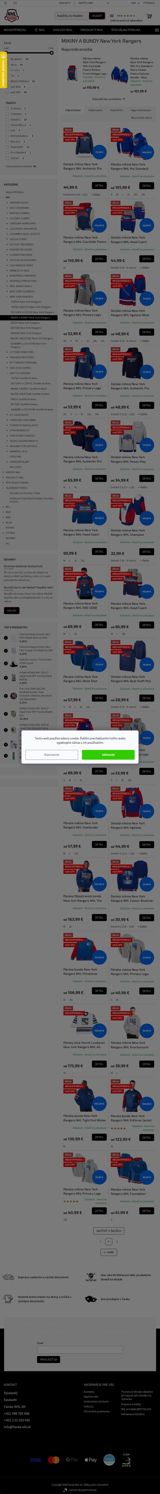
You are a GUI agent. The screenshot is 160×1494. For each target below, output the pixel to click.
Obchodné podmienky (97, 1412)
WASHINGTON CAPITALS (23, 446)
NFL (8, 507)
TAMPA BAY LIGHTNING (23, 420)
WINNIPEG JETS (18, 452)
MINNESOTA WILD (19, 271)
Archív (11, 610)
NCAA (9, 523)
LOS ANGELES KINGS (21, 265)
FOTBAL (10, 533)
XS (64, 341)
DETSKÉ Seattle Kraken (24, 404)
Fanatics (19, 120)
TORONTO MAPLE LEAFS (24, 425)
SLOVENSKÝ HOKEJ (17, 488)
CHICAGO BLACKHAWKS (23, 260)
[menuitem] (15, 30)
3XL (143, 195)
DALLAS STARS (18, 239)
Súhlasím (108, 755)
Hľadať (97, 15)
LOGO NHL (15, 457)
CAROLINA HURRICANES (23, 223)
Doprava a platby (131, 1404)
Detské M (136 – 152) (75, 195)
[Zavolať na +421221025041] (8, 3)
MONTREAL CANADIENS (23, 276)
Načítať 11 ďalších (109, 1230)
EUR (133, 3)
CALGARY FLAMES (20, 218)
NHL (8, 197)
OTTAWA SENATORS (22, 352)
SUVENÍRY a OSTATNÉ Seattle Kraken (32, 410)
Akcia (17, 65)
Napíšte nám (86, 3)
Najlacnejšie (96, 110)
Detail (99, 185)
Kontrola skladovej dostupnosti (23, 566)
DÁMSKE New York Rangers (26, 333)
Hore (110, 1252)
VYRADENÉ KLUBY (19, 462)
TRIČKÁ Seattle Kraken (24, 378)
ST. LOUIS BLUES (19, 415)
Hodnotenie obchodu (96, 1402)
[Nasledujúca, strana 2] (108, 1241)
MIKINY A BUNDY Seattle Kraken (29, 389)
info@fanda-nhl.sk (17, 1427)
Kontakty (65, 3)
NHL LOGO (15, 467)
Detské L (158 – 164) (122, 927)
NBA (8, 517)
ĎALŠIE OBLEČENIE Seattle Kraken (30, 394)
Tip (15, 76)
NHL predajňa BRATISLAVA (136, 1409)
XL (128, 195)
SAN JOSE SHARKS (20, 368)
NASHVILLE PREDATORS (23, 281)
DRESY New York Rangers (25, 323)
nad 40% (18, 87)
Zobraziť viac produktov (106, 99)
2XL (136, 195)
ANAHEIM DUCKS (19, 203)
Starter (17, 158)
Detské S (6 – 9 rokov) (123, 561)
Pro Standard (21, 153)
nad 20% (19, 92)
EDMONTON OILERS (21, 250)
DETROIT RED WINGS (22, 245)
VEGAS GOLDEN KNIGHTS (24, 441)
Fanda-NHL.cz (21, 125)
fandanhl (10, 1400)
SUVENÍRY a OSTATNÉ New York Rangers (29, 345)
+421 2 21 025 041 (17, 1420)
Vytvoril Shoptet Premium (83, 1490)
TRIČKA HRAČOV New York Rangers (31, 307)
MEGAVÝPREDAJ (15, 192)
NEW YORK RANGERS (21, 297)
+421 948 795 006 (16, 1413)
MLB (8, 512)
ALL (8, 543)
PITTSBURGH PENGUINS (23, 363)
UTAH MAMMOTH (19, 430)
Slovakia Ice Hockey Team (25, 493)
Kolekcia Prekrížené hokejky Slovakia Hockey (31, 500)
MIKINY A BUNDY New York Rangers (30, 318)
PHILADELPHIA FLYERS (22, 357)
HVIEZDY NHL (13, 472)
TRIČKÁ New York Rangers (26, 302)
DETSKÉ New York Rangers (26, 328)
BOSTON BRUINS (19, 208)
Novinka (17, 70)
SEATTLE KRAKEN (20, 373)
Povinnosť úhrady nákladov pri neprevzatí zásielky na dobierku (137, 1395)
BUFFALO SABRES (20, 213)
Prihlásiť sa (48, 1359)
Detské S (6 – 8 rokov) (123, 268)
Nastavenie (51, 755)
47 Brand (18, 109)
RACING (10, 528)
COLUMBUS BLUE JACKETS (25, 234)
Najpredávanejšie (141, 110)
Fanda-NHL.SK (14, 1406)
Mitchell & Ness (22, 136)
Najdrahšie (117, 110)
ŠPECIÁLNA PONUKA (17, 483)
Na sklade (19, 59)
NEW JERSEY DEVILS (21, 286)
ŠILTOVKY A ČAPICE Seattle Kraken (31, 383)
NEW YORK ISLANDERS (22, 291)
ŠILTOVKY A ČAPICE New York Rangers (32, 312)
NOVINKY (11, 538)
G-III (15, 131)
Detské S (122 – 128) (122, 414)
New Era (18, 142)
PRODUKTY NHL (15, 478)
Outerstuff (20, 147)
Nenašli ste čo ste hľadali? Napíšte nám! (28, 587)
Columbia (18, 114)
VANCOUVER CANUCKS (22, 436)
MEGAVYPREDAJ (23, 81)
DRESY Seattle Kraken (23, 399)
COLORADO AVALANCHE (23, 229)
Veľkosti (88, 1407)
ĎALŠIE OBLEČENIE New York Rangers (32, 338)
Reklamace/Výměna (132, 1414)
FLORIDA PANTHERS (21, 255)
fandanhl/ (11, 1393)
